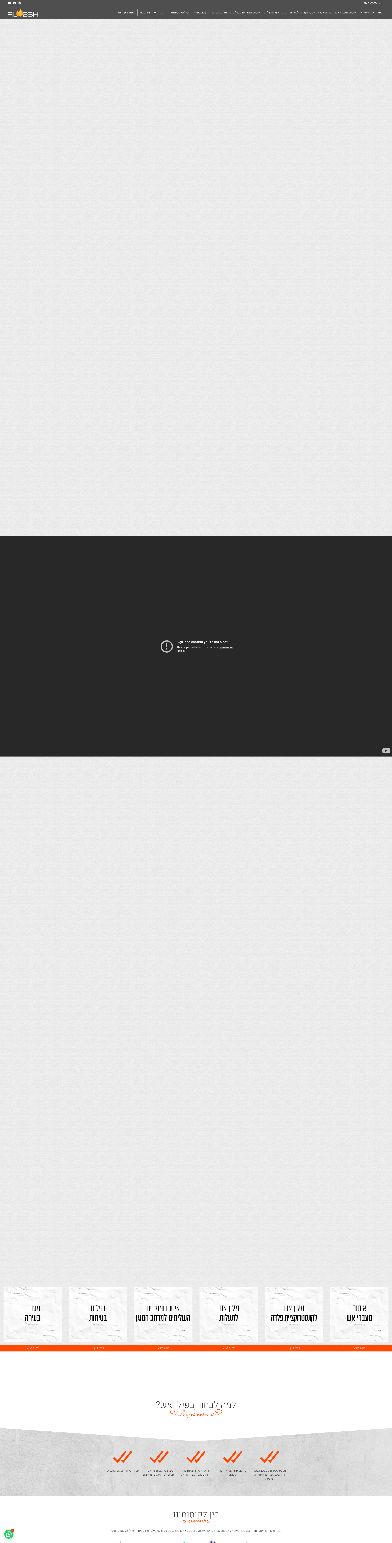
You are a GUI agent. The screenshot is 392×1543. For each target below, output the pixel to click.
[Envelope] (14, 3)
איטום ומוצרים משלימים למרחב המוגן (236, 12)
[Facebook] (19, 3)
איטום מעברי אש (346, 12)
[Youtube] (9, 3)
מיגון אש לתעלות (275, 12)
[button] (8, 1534)
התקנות (162, 12)
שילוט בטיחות (180, 12)
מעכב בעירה (201, 12)
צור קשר (144, 12)
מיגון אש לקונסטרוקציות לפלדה (310, 12)
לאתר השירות (127, 12)
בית (380, 12)
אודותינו (369, 12)
